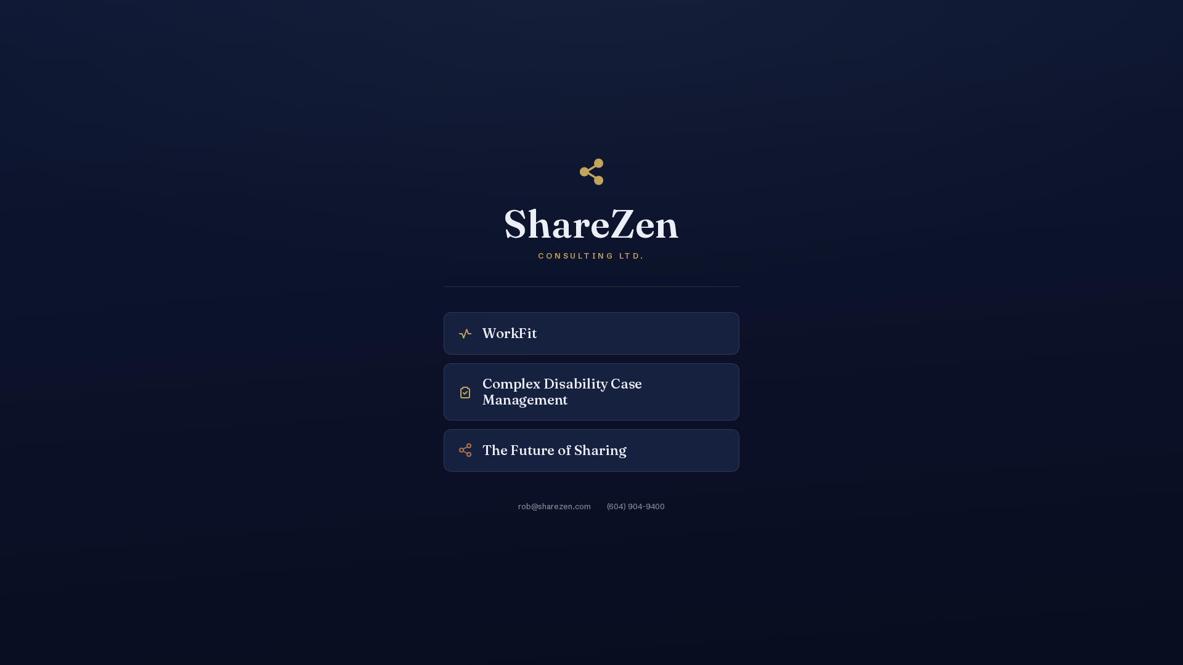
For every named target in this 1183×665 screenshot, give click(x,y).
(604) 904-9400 (636, 506)
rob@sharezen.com (554, 506)
